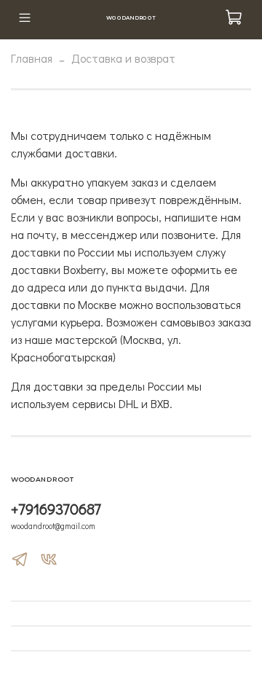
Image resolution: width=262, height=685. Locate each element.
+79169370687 (56, 508)
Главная (31, 58)
